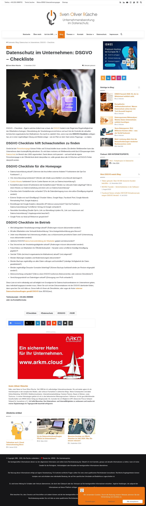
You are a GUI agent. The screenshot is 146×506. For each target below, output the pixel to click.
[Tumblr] (43, 323)
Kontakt (80, 34)
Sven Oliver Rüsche (14, 65)
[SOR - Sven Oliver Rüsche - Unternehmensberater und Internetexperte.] (73, 18)
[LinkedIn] (37, 323)
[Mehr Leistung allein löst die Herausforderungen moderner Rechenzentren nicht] (106, 142)
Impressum (114, 34)
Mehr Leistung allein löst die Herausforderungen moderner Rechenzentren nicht (126, 141)
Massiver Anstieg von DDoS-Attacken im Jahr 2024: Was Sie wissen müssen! (80, 438)
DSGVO (56, 128)
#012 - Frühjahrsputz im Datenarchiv (121, 161)
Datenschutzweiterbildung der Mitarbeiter (39, 241)
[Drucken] (70, 323)
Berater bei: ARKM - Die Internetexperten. (56, 458)
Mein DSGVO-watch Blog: (110, 174)
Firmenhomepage (23, 148)
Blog (61, 34)
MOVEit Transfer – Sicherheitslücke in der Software (120, 187)
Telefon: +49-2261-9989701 (13, 2)
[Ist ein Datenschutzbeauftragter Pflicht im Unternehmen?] (50, 426)
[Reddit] (54, 323)
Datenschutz (101, 34)
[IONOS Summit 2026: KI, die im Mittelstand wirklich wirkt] (106, 97)
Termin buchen (29, 2)
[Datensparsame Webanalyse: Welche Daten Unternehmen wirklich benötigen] (106, 120)
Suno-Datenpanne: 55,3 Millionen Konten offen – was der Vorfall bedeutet (126, 130)
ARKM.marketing (50, 332)
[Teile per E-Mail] (65, 323)
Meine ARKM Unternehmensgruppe (48, 2)
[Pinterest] (48, 323)
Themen (69, 34)
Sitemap (65, 2)
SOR (73, 313)
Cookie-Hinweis (16, 181)
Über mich (37, 34)
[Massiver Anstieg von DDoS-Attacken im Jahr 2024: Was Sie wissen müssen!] (81, 426)
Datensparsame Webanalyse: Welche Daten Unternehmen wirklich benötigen (126, 119)
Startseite (26, 34)
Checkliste (31, 313)
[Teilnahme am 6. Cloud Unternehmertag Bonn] (20, 429)
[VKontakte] (59, 323)
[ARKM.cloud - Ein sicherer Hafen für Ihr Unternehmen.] (51, 356)
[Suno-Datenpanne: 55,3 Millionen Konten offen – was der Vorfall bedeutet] (106, 131)
